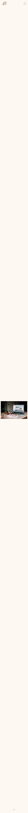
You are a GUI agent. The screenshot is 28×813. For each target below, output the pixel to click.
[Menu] (24, 3)
